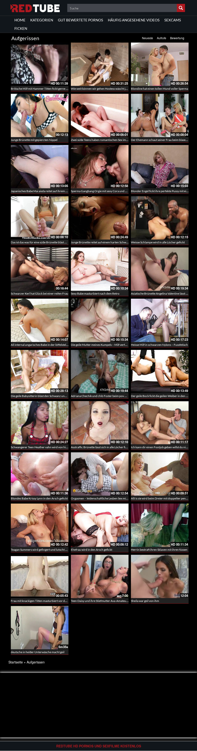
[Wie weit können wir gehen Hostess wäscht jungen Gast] (100, 64)
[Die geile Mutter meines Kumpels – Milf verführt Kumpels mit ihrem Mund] (100, 320)
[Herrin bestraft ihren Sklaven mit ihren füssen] (160, 525)
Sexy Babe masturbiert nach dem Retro (95, 293)
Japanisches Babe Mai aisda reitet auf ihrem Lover (42, 191)
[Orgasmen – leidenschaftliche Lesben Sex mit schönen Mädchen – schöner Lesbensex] (100, 474)
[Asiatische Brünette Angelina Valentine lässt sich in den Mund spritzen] (160, 269)
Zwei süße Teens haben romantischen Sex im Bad (101, 140)
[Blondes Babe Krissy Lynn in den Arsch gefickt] (39, 474)
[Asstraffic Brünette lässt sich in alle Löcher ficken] (100, 422)
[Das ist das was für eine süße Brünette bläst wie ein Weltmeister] (39, 218)
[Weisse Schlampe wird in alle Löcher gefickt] (160, 218)
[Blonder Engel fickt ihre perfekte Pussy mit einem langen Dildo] (160, 166)
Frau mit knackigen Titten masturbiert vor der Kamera (44, 601)
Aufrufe (161, 38)
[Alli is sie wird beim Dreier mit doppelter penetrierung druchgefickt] (160, 474)
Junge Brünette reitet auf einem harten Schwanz (101, 242)
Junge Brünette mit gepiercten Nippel (34, 140)
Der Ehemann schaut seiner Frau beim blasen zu (161, 140)
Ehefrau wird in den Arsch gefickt (91, 549)
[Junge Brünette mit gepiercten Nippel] (39, 115)
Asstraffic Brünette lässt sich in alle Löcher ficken (101, 447)
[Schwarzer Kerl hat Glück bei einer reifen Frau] (39, 269)
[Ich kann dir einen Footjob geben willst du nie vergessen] (160, 422)
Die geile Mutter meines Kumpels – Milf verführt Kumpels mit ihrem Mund (117, 345)
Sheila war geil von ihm (145, 601)
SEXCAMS (172, 20)
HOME (19, 20)
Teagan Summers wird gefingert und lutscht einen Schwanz (47, 549)
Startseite (15, 662)
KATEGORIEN (41, 20)
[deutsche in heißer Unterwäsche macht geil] (39, 627)
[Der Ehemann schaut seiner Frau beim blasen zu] (160, 115)
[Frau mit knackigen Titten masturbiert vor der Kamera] (39, 576)
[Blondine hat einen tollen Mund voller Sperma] (160, 64)
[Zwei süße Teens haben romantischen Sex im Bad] (100, 115)
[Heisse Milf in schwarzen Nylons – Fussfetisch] (160, 320)
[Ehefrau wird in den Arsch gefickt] (100, 525)
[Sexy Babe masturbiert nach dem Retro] (100, 269)
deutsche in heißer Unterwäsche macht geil (37, 652)
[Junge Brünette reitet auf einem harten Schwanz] (100, 218)
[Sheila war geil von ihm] (160, 576)
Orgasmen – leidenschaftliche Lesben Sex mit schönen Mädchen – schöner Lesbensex (124, 498)
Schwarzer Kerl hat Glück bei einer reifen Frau (39, 293)
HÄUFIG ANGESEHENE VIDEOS (134, 20)
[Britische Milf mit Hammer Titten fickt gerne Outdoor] (39, 64)
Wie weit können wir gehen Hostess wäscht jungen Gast (105, 88)
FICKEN (20, 28)
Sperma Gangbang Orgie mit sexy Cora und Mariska (103, 191)
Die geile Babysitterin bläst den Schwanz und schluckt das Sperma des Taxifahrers (61, 396)
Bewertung (177, 38)
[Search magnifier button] (181, 8)
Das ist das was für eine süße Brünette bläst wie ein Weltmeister (50, 242)
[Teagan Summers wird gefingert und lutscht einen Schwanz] (39, 525)
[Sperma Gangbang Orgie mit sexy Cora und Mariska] (100, 166)
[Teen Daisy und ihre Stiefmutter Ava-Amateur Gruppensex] (100, 576)
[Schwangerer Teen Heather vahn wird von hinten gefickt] (39, 422)
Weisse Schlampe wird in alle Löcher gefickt (158, 242)
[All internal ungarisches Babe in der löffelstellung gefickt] (39, 320)
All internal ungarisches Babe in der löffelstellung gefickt (45, 345)
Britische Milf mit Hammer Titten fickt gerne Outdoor (44, 88)
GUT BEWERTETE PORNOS (80, 20)
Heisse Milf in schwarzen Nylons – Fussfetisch (159, 345)
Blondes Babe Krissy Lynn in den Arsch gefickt (39, 498)
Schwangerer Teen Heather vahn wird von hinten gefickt (45, 447)
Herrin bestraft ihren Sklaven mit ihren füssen (159, 549)
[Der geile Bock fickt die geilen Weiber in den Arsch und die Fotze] (160, 371)
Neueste (147, 38)
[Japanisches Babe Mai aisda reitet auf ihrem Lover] (39, 166)
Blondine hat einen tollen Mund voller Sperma (159, 88)
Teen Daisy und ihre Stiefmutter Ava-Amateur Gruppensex (107, 601)
